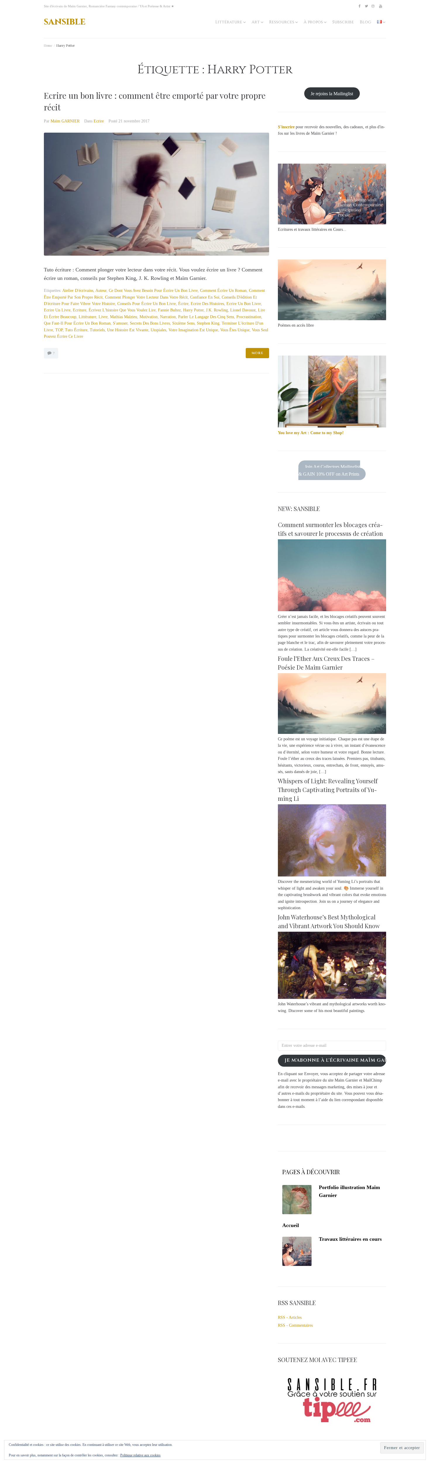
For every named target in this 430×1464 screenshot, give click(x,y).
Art (256, 22)
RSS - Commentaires (295, 1325)
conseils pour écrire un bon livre (146, 304)
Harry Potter (193, 310)
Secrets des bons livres (150, 323)
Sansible (64, 21)
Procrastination (248, 317)
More (257, 353)
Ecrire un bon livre (243, 304)
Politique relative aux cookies (140, 1455)
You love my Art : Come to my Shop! (311, 433)
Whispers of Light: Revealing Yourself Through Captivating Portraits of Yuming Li (328, 789)
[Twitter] (366, 6)
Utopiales (158, 330)
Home (48, 45)
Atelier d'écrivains (77, 290)
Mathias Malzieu (123, 317)
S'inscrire (286, 127)
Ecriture (79, 310)
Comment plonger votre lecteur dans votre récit (146, 297)
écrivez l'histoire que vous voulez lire (122, 310)
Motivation (149, 317)
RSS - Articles (290, 1317)
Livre (103, 317)
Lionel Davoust (243, 310)
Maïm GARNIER (65, 121)
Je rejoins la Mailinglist (332, 93)
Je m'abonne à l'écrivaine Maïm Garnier (335, 1060)
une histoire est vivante (127, 330)
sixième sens (183, 323)
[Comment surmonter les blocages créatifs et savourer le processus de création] (332, 610)
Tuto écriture (76, 330)
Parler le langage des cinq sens (206, 317)
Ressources (281, 22)
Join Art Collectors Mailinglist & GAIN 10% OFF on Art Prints (329, 470)
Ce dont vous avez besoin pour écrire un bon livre (153, 290)
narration (168, 317)
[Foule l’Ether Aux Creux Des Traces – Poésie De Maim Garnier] (332, 732)
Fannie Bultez (169, 310)
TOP (59, 330)
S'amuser (120, 323)
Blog (365, 22)
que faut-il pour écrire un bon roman (77, 323)
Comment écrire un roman (223, 290)
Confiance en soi (204, 297)
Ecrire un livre (57, 310)
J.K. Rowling (217, 310)
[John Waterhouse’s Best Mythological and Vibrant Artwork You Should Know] (332, 997)
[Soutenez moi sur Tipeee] (332, 1424)
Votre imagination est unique (193, 330)
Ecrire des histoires (207, 304)
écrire (183, 304)
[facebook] (359, 6)
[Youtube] (380, 6)
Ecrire (99, 121)
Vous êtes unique (235, 330)
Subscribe (343, 22)
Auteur (100, 290)
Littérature (228, 22)
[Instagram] (373, 6)
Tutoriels (97, 330)
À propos (313, 22)
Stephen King (208, 323)
